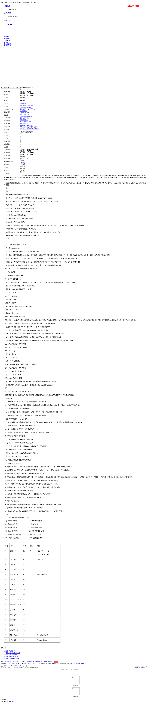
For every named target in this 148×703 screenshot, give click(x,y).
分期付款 (22, 170)
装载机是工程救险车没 (26, 125)
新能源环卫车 (8, 129)
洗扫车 (6, 135)
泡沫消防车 (7, 120)
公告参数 (22, 172)
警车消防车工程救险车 (26, 105)
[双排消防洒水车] (4, 651)
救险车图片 (7, 44)
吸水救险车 (23, 111)
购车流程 (22, 168)
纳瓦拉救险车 (24, 120)
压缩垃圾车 (7, 144)
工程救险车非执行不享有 (27, 109)
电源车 (6, 100)
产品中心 (7, 40)
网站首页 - (4, 661)
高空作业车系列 (8, 161)
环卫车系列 (7, 123)
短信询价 (27, 160)
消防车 (6, 115)
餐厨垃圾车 (7, 158)
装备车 (6, 106)
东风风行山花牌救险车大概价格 (29, 129)
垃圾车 (6, 147)
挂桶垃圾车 (7, 152)
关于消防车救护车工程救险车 (29, 127)
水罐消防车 (7, 118)
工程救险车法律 (24, 118)
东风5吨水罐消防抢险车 (13, 653)
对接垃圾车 (7, 155)
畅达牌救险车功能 (25, 121)
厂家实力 (22, 165)
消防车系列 (7, 112)
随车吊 (6, 170)
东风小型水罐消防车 (12, 656)
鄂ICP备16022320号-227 (80, 663)
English (10, 24)
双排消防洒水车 (10, 651)
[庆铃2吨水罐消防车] (4, 655)
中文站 (7, 20)
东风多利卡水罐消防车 (13, 658)
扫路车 (6, 132)
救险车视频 (7, 46)
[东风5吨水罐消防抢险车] (4, 653)
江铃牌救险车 (24, 123)
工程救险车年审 (24, 112)
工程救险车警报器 (25, 107)
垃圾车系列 (7, 141)
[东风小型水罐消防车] (4, 656)
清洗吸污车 (7, 126)
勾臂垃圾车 (7, 150)
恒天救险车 (23, 103)
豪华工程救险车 (24, 114)
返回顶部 (11, 701)
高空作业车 (7, 164)
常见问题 (22, 166)
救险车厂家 (7, 38)
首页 (11, 87)
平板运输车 (7, 173)
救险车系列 (7, 91)
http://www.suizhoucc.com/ (15, 667)
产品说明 (22, 163)
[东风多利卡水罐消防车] (4, 658)
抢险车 (6, 97)
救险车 (6, 42)
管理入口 (50, 661)
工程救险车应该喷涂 (26, 116)
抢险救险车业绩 (8, 109)
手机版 (8, 13)
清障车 (6, 167)
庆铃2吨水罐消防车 (11, 655)
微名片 (7, 6)
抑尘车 (6, 138)
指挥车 (6, 103)
